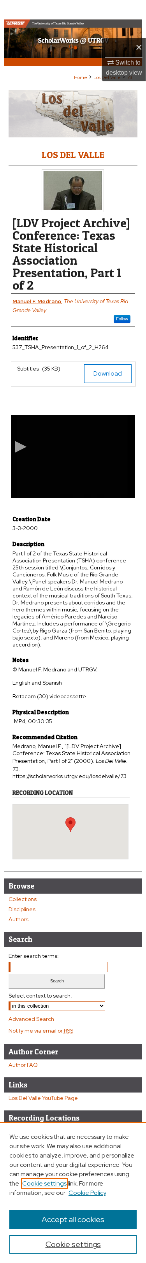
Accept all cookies (73, 1219)
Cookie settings (44, 1183)
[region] (73, 1192)
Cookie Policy (87, 1193)
